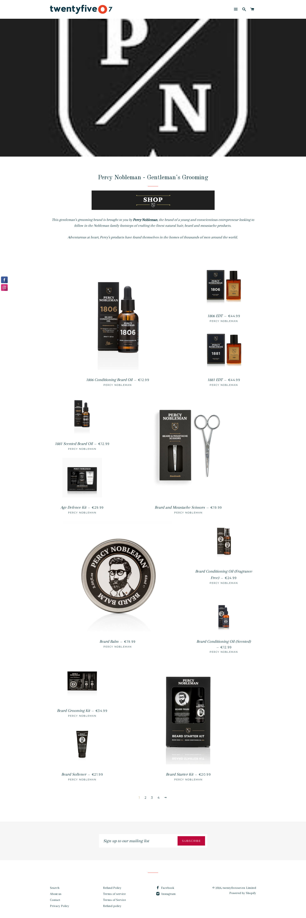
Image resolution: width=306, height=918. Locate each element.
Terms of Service (114, 900)
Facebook (167, 888)
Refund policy (112, 906)
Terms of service (114, 894)
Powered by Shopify (242, 893)
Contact (55, 900)
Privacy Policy (59, 906)
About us (55, 894)
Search (54, 888)
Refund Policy (112, 888)
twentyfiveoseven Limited (239, 888)
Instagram (168, 894)
